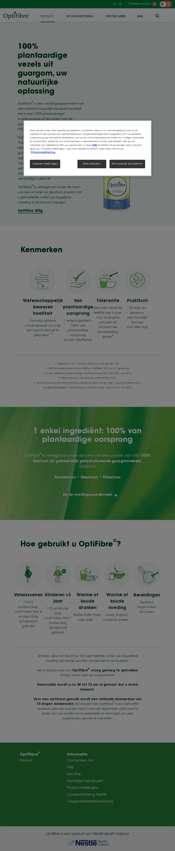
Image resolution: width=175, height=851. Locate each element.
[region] (87, 148)
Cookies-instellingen (45, 164)
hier (94, 145)
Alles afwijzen (92, 164)
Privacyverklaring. (43, 152)
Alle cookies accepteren (127, 164)
